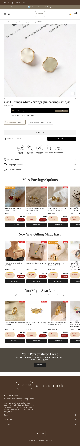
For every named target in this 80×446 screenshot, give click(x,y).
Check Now (61, 139)
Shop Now (40, 365)
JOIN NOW (21, 220)
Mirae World (20, 2)
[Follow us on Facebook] (37, 433)
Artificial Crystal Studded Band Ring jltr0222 (15, 323)
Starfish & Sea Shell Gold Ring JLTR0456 (36, 323)
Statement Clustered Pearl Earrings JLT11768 (35, 209)
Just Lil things (9, 2)
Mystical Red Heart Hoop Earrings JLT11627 (13, 209)
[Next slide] (76, 206)
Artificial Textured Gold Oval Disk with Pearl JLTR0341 (57, 323)
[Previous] (5, 98)
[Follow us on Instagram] (42, 433)
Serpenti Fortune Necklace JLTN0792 (13, 264)
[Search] (9, 14)
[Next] (75, 98)
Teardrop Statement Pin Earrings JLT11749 (56, 264)
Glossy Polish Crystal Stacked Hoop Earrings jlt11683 (57, 209)
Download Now (60, 111)
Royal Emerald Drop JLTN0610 (36, 263)
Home (6, 22)
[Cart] (75, 14)
